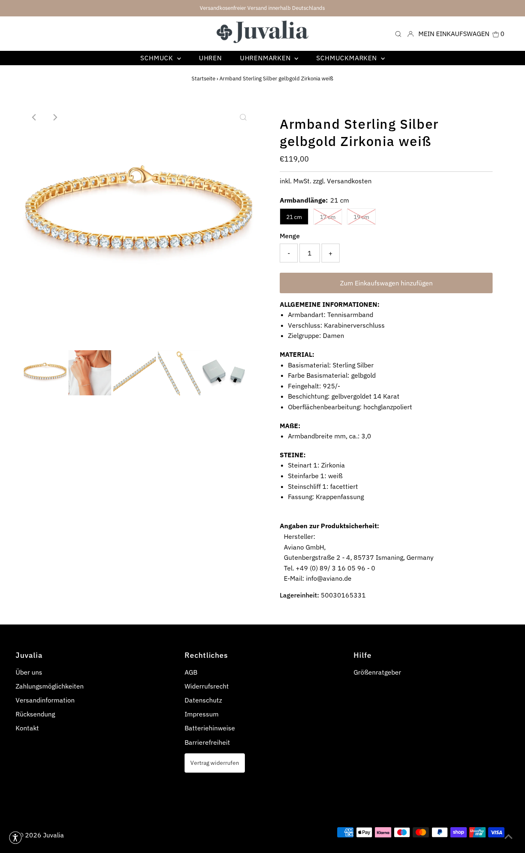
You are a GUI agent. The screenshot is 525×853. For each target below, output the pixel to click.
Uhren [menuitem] (210, 58)
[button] (15, 837)
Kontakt (27, 728)
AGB (191, 672)
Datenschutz (203, 700)
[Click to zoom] (243, 117)
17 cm (328, 217)
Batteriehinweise (210, 728)
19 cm (361, 217)
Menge (290, 236)
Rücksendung (35, 714)
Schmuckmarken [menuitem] (347, 58)
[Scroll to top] (508, 836)
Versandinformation (45, 700)
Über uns (29, 672)
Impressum (202, 714)
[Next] (55, 117)
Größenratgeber (377, 672)
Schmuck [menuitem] (157, 58)
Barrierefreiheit (207, 742)
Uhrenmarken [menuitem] (266, 58)
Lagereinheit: (299, 595)
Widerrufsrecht (207, 686)
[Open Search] (398, 33)
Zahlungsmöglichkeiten (50, 686)
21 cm (294, 217)
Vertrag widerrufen (214, 762)
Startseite (203, 78)
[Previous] (34, 117)
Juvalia (53, 835)
